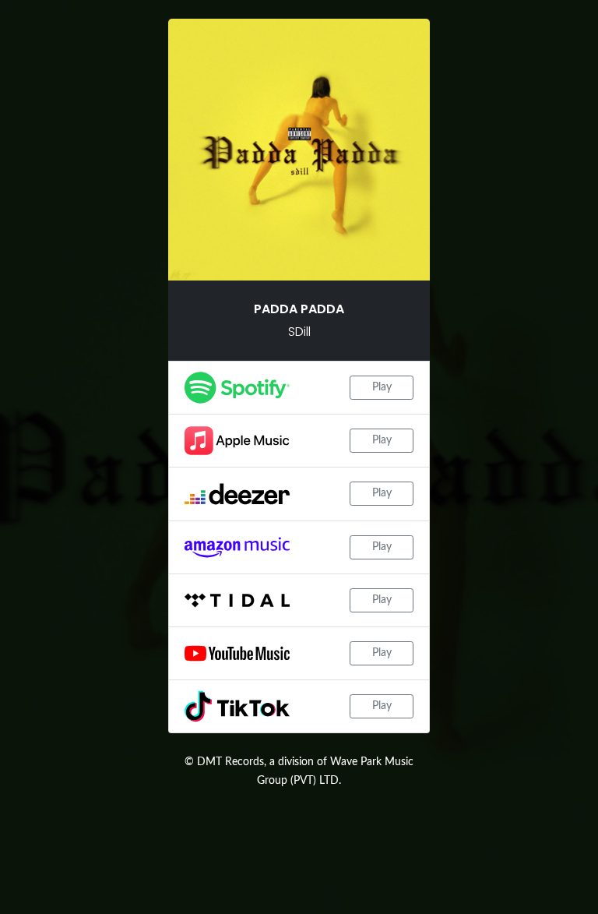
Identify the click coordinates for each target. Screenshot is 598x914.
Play (382, 387)
